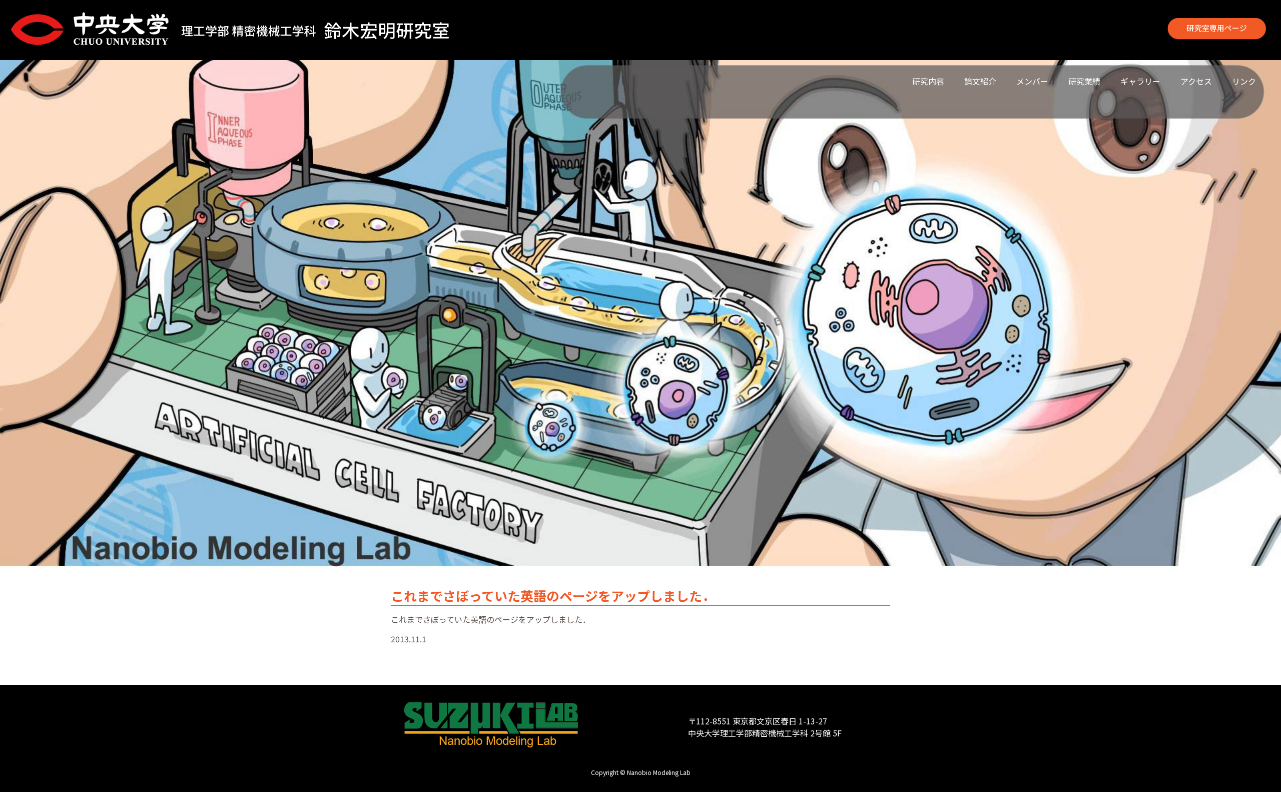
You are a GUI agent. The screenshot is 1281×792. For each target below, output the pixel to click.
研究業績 (1084, 81)
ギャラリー (1140, 81)
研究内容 (928, 81)
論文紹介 (980, 81)
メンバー (1032, 81)
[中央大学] (91, 30)
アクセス (1196, 81)
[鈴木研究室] (317, 30)
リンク (1244, 81)
